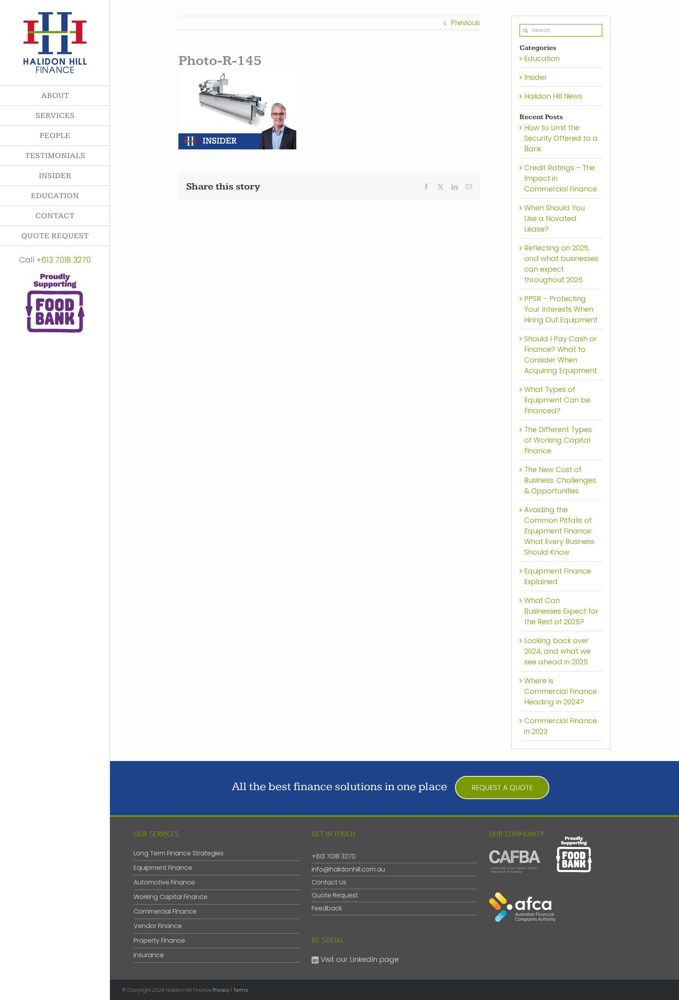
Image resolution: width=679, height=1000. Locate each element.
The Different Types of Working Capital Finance (558, 440)
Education (542, 58)
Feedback (327, 908)
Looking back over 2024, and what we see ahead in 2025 (557, 651)
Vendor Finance (158, 926)
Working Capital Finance (170, 897)
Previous (465, 23)
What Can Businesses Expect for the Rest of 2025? (561, 611)
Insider (535, 77)
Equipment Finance (163, 868)
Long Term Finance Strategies (179, 853)
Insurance (149, 955)
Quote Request (335, 895)
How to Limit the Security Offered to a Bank (561, 138)
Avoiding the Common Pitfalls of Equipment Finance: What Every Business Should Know (559, 531)
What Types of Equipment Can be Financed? (557, 399)
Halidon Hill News (553, 96)
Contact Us (329, 882)
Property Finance (159, 941)
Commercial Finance (165, 911)
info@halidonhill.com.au (348, 869)
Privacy (221, 990)
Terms (240, 990)
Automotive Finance (164, 882)
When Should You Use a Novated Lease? (554, 218)
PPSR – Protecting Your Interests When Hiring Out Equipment (561, 309)
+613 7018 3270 (64, 259)
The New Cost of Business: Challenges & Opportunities (560, 480)
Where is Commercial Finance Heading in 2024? (560, 691)
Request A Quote (502, 787)
